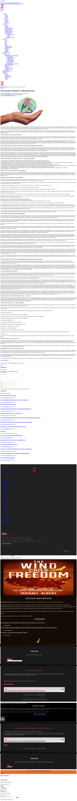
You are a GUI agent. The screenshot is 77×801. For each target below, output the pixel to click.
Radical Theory (10, 56)
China (6, 44)
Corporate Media (8, 30)
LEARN (4, 53)
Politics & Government (9, 31)
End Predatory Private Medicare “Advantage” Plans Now (11, 413)
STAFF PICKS (5, 71)
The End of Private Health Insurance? (7, 457)
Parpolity (8, 35)
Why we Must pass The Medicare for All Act (8, 444)
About (1, 514)
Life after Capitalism (10, 37)
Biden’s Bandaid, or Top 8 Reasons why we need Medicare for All (13, 440)
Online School (7, 54)
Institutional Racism (10, 60)
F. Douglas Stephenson (6, 93)
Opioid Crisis (2, 431)
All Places (7, 51)
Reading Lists (7, 65)
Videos (6, 15)
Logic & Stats (9, 62)
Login (9, 793)
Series (6, 18)
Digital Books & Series (9, 64)
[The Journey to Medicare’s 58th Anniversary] (22, 124)
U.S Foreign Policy (10, 61)
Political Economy (10, 57)
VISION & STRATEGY (7, 70)
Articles (6, 14)
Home (1, 86)
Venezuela (7, 50)
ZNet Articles (6, 86)
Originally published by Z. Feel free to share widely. (12, 94)
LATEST (4, 13)
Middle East (7, 48)
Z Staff (6, 73)
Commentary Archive (9, 68)
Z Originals (7, 22)
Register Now (8, 782)
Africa (6, 40)
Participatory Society (11, 34)
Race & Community (8, 32)
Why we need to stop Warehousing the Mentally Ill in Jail (11, 435)
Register (17, 797)
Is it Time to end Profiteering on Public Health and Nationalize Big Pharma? (15, 453)
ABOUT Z (5, 72)
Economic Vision (10, 58)
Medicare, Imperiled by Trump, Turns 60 (8, 404)
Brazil (6, 42)
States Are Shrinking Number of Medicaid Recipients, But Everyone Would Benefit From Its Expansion (20, 417)
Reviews (6, 21)
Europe (6, 45)
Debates (6, 19)
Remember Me (4, 787)
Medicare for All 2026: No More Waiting (8, 395)
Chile (6, 43)
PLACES (4, 39)
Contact (6, 79)
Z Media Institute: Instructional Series (11, 55)
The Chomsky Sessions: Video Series (11, 63)
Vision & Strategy (8, 33)
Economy (6, 27)
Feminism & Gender (8, 28)
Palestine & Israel (8, 46)
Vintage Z (7, 69)
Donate (1, 8)
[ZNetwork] (2, 7)
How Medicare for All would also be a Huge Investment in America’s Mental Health (16, 422)
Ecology (6, 26)
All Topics (7, 38)
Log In (2, 786)
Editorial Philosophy (8, 75)
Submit (13, 555)
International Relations (9, 29)
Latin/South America (8, 47)
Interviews (7, 20)
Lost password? (3, 788)
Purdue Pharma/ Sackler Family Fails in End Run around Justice (12, 426)
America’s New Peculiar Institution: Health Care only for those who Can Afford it (16, 448)
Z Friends (6, 74)
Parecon (8, 36)
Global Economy (10, 59)
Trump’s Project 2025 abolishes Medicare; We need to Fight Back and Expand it (15, 408)
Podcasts (6, 16)
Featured (6, 17)
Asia (6, 41)
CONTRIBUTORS (6, 52)
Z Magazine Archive (8, 67)
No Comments (20, 93)
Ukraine (6, 49)
